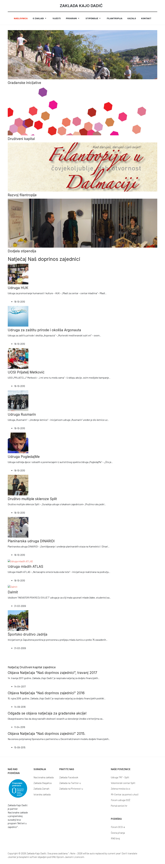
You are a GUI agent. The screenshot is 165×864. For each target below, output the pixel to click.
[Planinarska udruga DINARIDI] (18, 527)
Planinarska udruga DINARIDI (31, 541)
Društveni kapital (21, 139)
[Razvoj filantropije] (82, 166)
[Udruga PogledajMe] (18, 442)
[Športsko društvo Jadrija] (18, 620)
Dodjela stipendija (22, 251)
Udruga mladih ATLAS (25, 567)
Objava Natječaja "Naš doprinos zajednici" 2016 (46, 693)
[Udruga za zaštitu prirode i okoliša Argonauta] (18, 315)
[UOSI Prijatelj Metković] (18, 358)
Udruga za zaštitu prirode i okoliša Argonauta (44, 330)
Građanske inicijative (24, 83)
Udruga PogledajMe (24, 457)
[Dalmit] (12, 586)
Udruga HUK (18, 288)
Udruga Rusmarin (22, 414)
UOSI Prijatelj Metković (26, 372)
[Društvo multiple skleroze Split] (18, 484)
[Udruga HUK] (18, 273)
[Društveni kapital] (82, 110)
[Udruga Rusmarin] (18, 400)
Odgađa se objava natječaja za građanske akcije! (47, 713)
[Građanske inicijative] (82, 54)
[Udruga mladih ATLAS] (20, 561)
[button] (40, 18)
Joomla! (12, 856)
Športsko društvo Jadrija (27, 634)
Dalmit (13, 592)
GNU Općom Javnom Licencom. (68, 856)
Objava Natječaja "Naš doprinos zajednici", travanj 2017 (52, 673)
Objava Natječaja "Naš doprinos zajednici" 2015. (46, 734)
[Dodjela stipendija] (82, 222)
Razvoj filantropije (22, 195)
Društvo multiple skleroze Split (32, 499)
